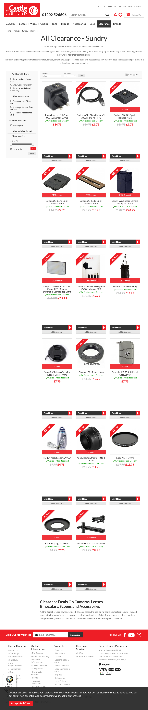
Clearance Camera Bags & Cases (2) (21, 108)
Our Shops (122, 6)
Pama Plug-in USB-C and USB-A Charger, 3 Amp (57, 116)
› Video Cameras (61, 665)
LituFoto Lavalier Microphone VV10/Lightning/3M (91, 287)
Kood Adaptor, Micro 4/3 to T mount (91, 459)
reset (32, 153)
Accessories (79, 24)
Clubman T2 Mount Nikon (91, 372)
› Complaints (37, 668)
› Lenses (57, 656)
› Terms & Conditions (36, 682)
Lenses (23, 24)
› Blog (11, 672)
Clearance (104, 24)
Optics (44, 24)
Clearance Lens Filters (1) (20, 102)
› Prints (34, 677)
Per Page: (67, 73)
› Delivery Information (36, 660)
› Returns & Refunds (36, 673)
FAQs (130, 6)
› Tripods (57, 674)
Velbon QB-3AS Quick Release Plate (125, 116)
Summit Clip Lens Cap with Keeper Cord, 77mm (57, 373)
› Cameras (58, 650)
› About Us (13, 650)
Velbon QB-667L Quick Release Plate (57, 202)
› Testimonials (15, 669)
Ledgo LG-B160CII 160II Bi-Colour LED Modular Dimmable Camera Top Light (57, 289)
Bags (54, 24)
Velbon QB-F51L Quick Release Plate (91, 202)
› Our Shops (13, 653)
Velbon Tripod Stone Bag (125, 286)
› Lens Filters (59, 681)
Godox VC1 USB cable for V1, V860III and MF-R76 (91, 116)
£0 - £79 (14, 141)
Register (137, 6)
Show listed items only (20, 89)
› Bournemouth (15, 656)
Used (92, 24)
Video (33, 24)
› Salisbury (13, 659)
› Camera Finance (39, 665)
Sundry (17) (17, 125)
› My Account (37, 653)
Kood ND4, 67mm (125, 457)
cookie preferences (70, 695)
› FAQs (79, 653)
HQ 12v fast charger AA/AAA (57, 457)
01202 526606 (54, 14)
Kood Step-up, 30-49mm (57, 543)
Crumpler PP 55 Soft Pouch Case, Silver (125, 373)
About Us (101, 6)
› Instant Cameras (61, 684)
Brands (117, 24)
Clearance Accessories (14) (21, 114)
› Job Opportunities (15, 664)
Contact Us (111, 6)
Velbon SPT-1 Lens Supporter (91, 543)
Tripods (65, 24)
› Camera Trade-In (85, 656)
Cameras (10, 24)
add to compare (57, 161)
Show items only (20, 80)
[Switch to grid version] (126, 74)
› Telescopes (59, 678)
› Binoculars (59, 653)
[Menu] (14, 676)
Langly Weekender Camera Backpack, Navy (125, 202)
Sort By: (45, 73)
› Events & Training (40, 656)
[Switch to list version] (134, 74)
